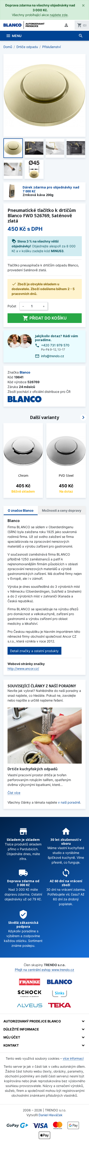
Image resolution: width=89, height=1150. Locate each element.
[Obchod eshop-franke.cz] (29, 982)
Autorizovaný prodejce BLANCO (32, 1021)
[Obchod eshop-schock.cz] (29, 993)
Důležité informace (21, 1029)
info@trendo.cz (52, 356)
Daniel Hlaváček (51, 1115)
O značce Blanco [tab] (21, 510)
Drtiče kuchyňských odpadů (33, 768)
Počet (12, 306)
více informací (73, 1058)
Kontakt (11, 1045)
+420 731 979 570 (55, 345)
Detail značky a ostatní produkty (34, 651)
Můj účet (11, 1037)
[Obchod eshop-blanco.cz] (59, 982)
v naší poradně (69, 802)
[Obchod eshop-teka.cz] (59, 1005)
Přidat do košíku (45, 318)
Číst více (14, 793)
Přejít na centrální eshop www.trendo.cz (44, 970)
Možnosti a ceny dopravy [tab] (61, 510)
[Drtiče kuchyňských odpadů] (45, 736)
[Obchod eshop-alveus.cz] (29, 1005)
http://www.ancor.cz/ (23, 669)
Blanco (25, 372)
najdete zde (59, 15)
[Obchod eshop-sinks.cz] (59, 993)
